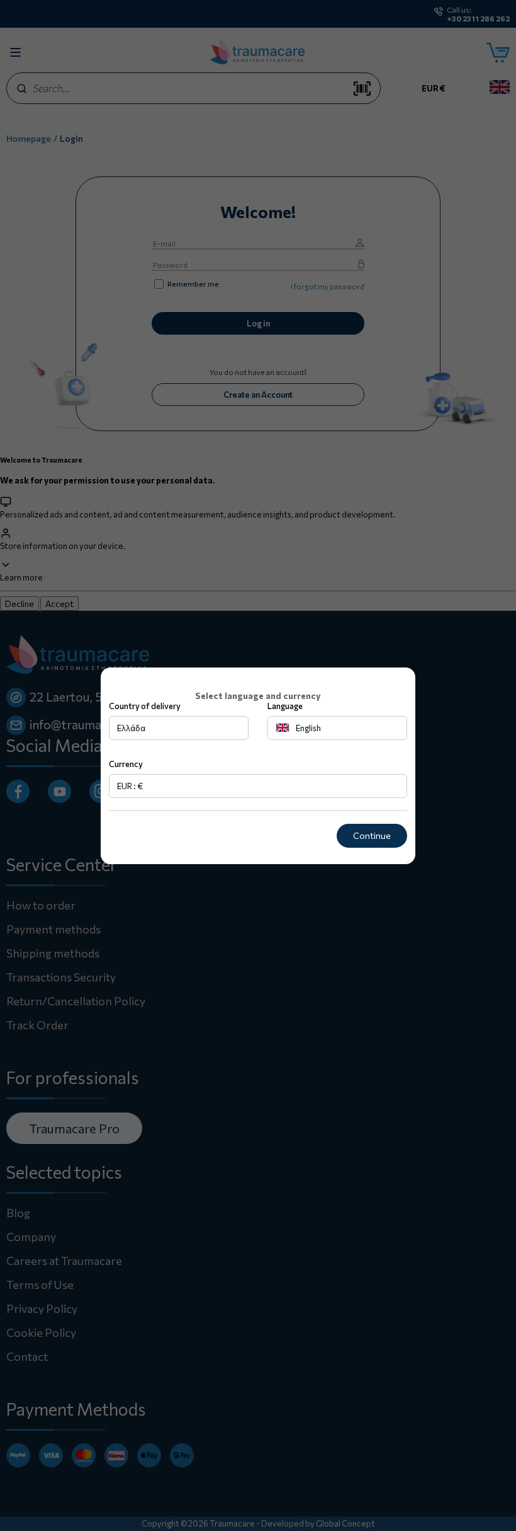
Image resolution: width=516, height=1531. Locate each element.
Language (285, 706)
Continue (372, 835)
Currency (126, 764)
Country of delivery (145, 706)
